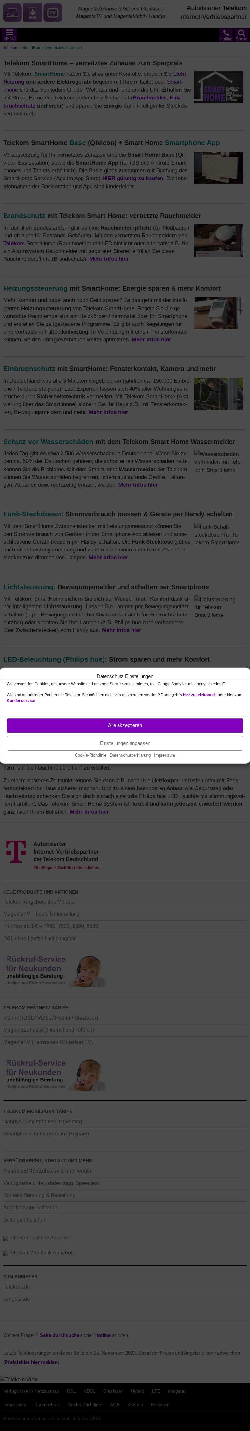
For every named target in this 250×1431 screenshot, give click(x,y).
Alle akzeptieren (125, 725)
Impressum (164, 754)
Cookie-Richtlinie (90, 754)
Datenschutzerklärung (130, 754)
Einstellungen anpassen (125, 743)
